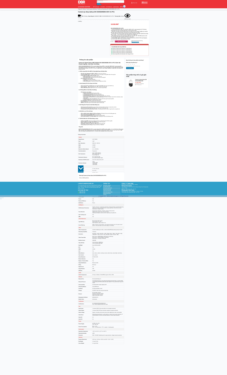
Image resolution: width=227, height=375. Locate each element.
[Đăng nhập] (132, 2)
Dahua (84, 9)
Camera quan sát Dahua (91, 9)
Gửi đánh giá (130, 68)
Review (79, 17)
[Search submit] (98, 2)
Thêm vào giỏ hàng (135, 42)
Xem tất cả (99, 4)
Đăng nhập (135, 2)
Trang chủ (80, 9)
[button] (80, 169)
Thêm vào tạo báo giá (121, 41)
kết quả (98, 3)
